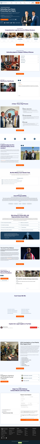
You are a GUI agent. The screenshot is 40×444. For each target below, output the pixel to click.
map (29, 200)
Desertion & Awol (11, 433)
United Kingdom (34, 433)
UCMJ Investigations (4, 38)
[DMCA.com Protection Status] (20, 442)
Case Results (26, 431)
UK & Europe (24, 203)
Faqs (25, 430)
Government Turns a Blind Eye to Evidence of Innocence (8, 227)
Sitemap (19, 441)
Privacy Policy (25, 441)
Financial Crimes (23, 60)
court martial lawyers (9, 258)
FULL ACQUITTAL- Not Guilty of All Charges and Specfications (27, 278)
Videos (25, 432)
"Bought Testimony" (24, 227)
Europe (33, 434)
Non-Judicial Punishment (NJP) (20, 39)
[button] (29, 56)
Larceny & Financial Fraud (12, 432)
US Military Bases (11, 203)
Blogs (25, 434)
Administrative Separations (36, 39)
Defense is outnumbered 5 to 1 (25, 222)
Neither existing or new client (24, 405)
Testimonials (26, 433)
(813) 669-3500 (32, 3)
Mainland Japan (34, 432)
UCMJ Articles (23, 62)
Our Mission (10, 434)
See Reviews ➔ (24, 0)
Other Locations (29, 203)
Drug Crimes (22, 57)
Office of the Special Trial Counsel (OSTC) (6, 222)
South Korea (16, 203)
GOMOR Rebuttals (28, 38)
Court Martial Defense (12, 38)
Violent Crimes (23, 59)
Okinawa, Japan (34, 431)
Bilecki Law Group (3, 160)
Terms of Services (22, 441)
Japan (20, 203)
